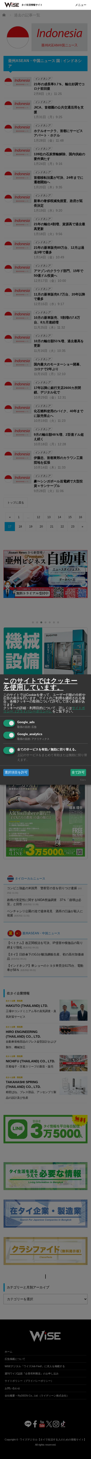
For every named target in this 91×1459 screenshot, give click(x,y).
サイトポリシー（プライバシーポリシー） (44, 709)
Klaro (83, 780)
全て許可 (78, 772)
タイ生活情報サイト (31, 5)
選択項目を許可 (16, 772)
